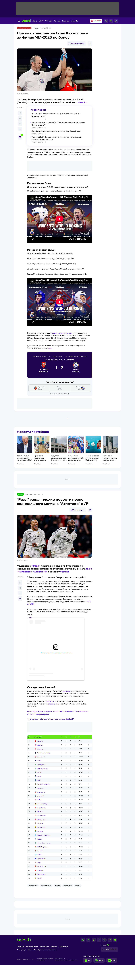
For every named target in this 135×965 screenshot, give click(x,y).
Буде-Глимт (41, 827)
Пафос (39, 839)
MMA (41, 21)
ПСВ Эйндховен (42, 847)
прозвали (66, 691)
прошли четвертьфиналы (61, 333)
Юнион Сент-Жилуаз (44, 843)
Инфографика (44, 946)
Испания (20, 494)
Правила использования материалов (45, 959)
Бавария (40, 745)
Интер (39, 776)
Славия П (40, 870)
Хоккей (57, 21)
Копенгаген (41, 858)
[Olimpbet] (95, 21)
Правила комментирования (47, 950)
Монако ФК (41, 819)
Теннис (65, 21)
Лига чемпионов (46, 885)
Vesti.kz (82, 102)
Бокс (35, 21)
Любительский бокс (24, 28)
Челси (39, 761)
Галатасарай (41, 815)
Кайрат (39, 878)
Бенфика (40, 831)
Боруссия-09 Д (42, 804)
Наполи (39, 855)
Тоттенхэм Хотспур (43, 753)
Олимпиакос (41, 808)
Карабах (40, 823)
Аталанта (40, 796)
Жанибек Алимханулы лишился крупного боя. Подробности (56, 131)
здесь (49, 348)
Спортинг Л (41, 764)
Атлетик (40, 851)
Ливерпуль (40, 749)
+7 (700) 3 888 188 (109, 949)
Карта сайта (32, 950)
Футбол (48, 21)
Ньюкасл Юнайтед (43, 784)
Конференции (21, 950)
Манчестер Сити (42, 768)
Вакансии (54, 946)
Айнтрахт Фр (41, 866)
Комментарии (78, 510)
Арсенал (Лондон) (43, 370)
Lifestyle (74, 21)
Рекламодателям (32, 946)
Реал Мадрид (32, 885)
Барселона (41, 757)
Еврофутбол (67, 885)
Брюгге (39, 811)
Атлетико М (41, 792)
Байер (39, 800)
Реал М (39, 772)
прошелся (50, 701)
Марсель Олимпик (43, 835)
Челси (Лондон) (76, 370)
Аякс (38, 862)
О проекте (20, 946)
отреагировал (53, 704)
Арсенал (40, 741)
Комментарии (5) (77, 43)
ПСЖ (38, 780)
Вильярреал (41, 874)
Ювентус (40, 788)
